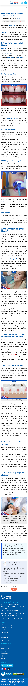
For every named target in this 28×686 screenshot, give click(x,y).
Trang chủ (4, 7)
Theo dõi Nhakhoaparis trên (9, 21)
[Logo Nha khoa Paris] (6, 598)
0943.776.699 (15, 604)
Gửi (14, 589)
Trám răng (4, 48)
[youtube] (5, 669)
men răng (4, 202)
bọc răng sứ (20, 57)
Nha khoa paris (20, 18)
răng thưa (12, 25)
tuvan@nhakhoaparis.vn (11, 610)
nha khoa (8, 53)
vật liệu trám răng (12, 118)
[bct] (6, 674)
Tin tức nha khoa (12, 7)
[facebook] (2, 669)
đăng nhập (9, 587)
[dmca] (18, 674)
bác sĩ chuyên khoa (13, 259)
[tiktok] (8, 669)
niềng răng (10, 57)
